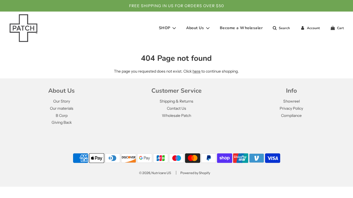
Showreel (291, 101)
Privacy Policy (291, 108)
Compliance (291, 115)
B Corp (62, 115)
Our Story (61, 101)
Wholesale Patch (176, 115)
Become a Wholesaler (241, 28)
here (196, 71)
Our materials (61, 108)
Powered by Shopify (195, 173)
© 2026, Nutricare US (155, 173)
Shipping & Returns (176, 101)
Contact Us (176, 108)
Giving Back (62, 122)
